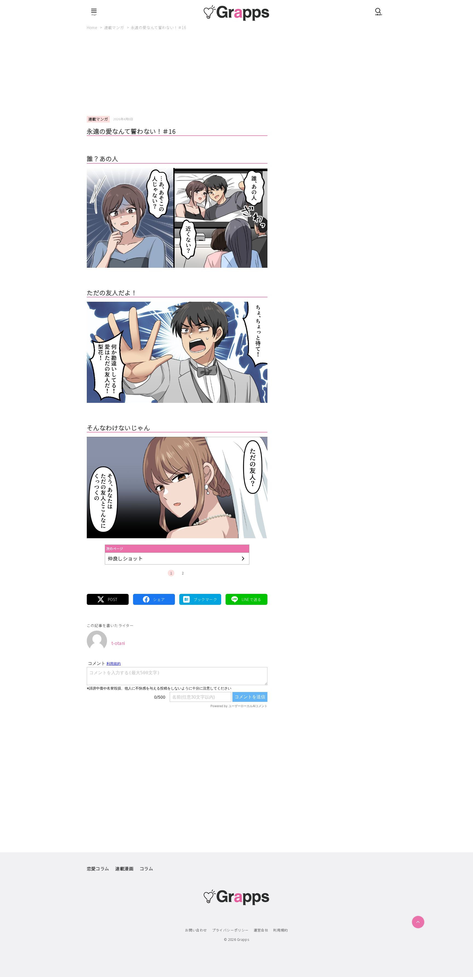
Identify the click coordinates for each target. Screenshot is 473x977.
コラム (146, 868)
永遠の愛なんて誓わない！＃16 (158, 27)
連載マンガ (114, 27)
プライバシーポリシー (230, 930)
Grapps (243, 939)
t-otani (118, 643)
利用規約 (280, 930)
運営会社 (261, 930)
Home (92, 27)
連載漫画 (124, 868)
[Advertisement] (236, 75)
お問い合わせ (196, 930)
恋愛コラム (98, 868)
